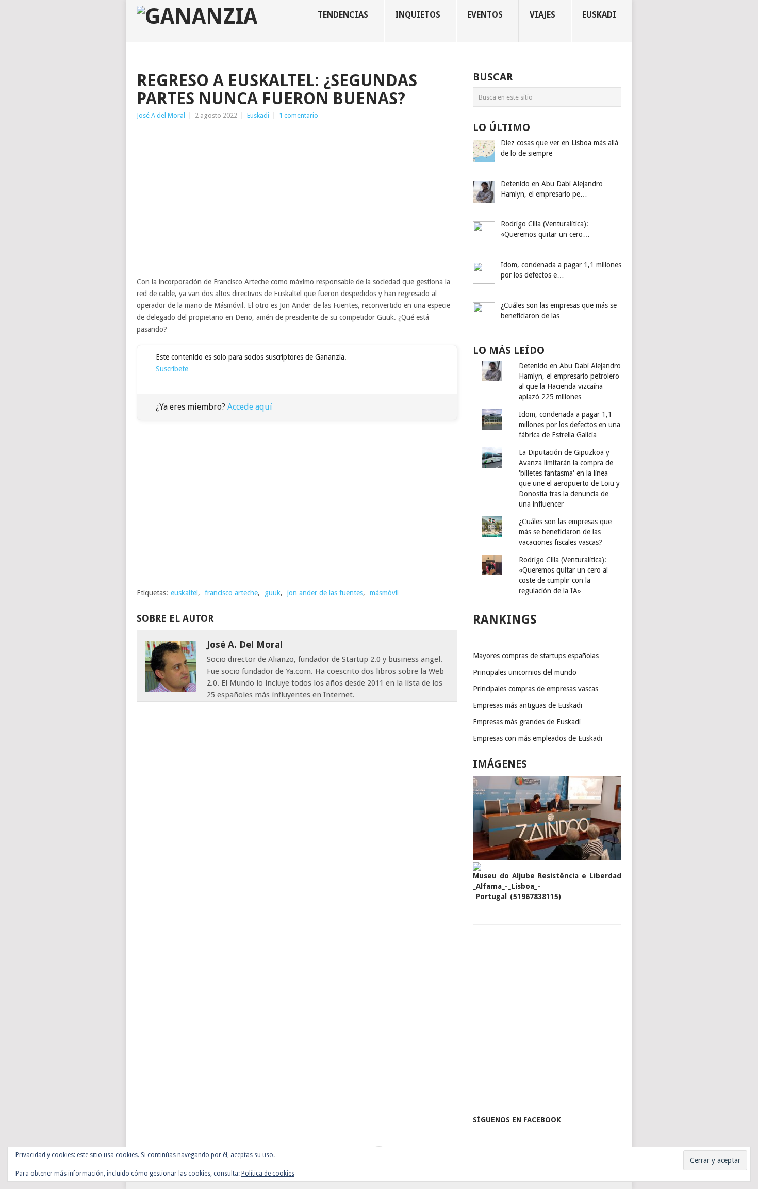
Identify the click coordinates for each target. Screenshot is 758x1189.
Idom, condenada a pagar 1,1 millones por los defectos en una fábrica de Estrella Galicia (569, 424)
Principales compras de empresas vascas (535, 689)
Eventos (485, 15)
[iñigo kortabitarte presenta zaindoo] (547, 857)
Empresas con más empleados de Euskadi (537, 738)
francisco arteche (231, 593)
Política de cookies (267, 1173)
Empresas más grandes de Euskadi (527, 722)
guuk (273, 593)
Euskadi (599, 15)
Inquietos (417, 15)
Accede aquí (249, 407)
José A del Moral (161, 115)
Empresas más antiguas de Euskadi (527, 705)
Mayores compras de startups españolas (536, 655)
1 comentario (298, 115)
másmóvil (384, 593)
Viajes (542, 15)
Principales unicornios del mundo (524, 672)
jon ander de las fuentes (325, 593)
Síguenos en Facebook (517, 1120)
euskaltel (184, 593)
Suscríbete (172, 369)
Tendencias (343, 15)
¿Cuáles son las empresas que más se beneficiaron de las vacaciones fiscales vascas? (565, 531)
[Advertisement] (297, 198)
